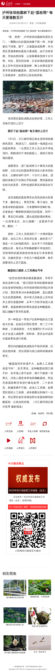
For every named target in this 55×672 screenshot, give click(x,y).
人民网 (17, 4)
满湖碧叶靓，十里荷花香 (39, 597)
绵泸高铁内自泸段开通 (15, 597)
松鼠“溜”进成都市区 (40, 626)
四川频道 (26, 4)
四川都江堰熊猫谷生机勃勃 (15, 653)
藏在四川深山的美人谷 (15, 625)
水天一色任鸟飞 (40, 652)
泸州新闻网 (41, 23)
